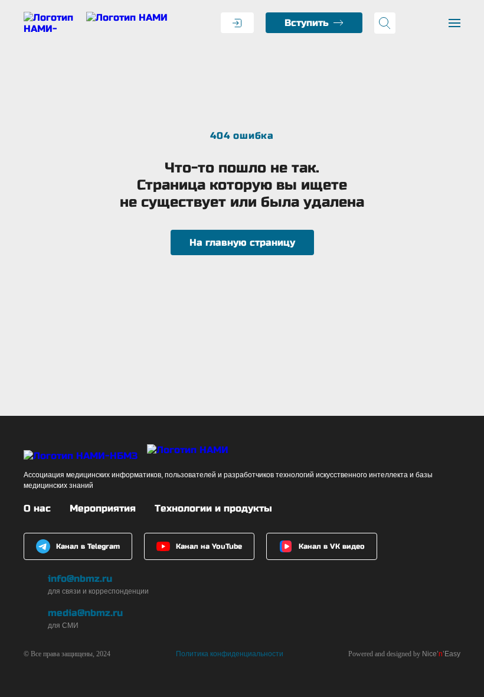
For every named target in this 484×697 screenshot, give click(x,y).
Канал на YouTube (209, 546)
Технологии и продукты (213, 508)
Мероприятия (103, 508)
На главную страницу (242, 242)
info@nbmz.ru (80, 578)
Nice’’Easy (441, 654)
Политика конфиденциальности (229, 654)
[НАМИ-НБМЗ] (96, 23)
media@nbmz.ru (85, 612)
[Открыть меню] (454, 23)
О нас (37, 508)
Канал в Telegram (88, 546)
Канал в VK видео (332, 546)
